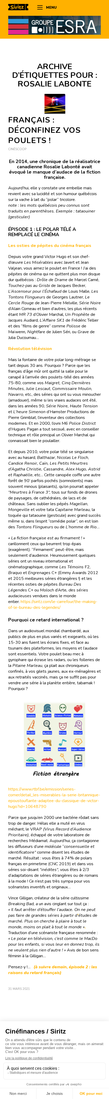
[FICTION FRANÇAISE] (54, 104)
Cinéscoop (17, 149)
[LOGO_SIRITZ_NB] (20, 8)
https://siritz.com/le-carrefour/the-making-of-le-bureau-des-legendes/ (52, 604)
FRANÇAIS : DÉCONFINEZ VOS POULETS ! (44, 130)
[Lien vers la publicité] (54, 25)
